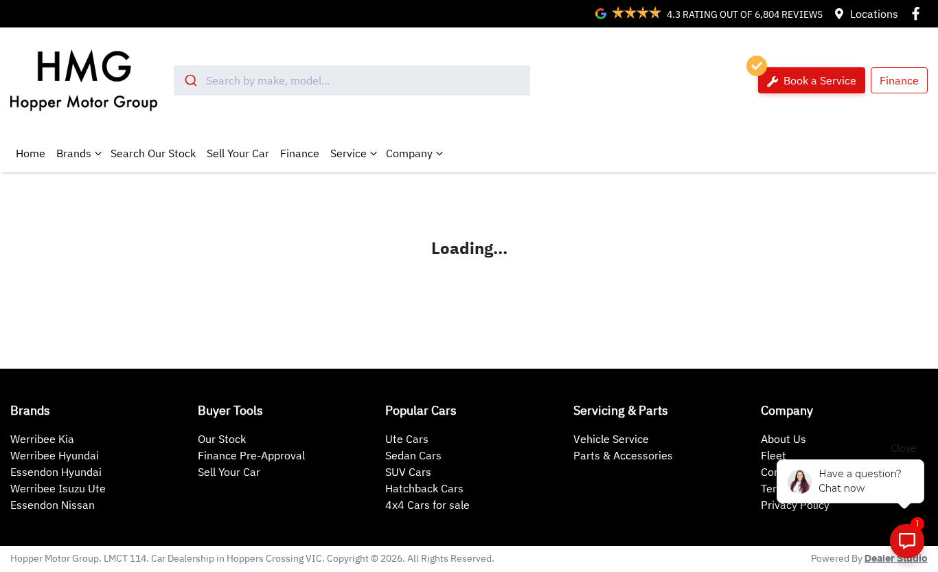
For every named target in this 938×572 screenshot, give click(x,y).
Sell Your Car (238, 153)
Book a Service (818, 80)
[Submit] (190, 80)
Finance (899, 80)
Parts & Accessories (623, 455)
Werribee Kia (42, 439)
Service (348, 153)
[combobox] (351, 80)
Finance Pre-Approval (251, 455)
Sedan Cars (413, 455)
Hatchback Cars (424, 488)
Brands (73, 153)
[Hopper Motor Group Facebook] (918, 13)
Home (30, 153)
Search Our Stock (153, 153)
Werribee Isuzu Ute (58, 488)
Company (409, 153)
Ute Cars (406, 439)
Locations (874, 14)
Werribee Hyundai (54, 455)
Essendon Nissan (52, 505)
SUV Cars (408, 472)
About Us (783, 439)
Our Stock (222, 439)
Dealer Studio (896, 559)
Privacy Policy (795, 505)
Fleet (773, 455)
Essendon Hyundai (56, 472)
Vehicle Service (611, 439)
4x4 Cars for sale (427, 505)
